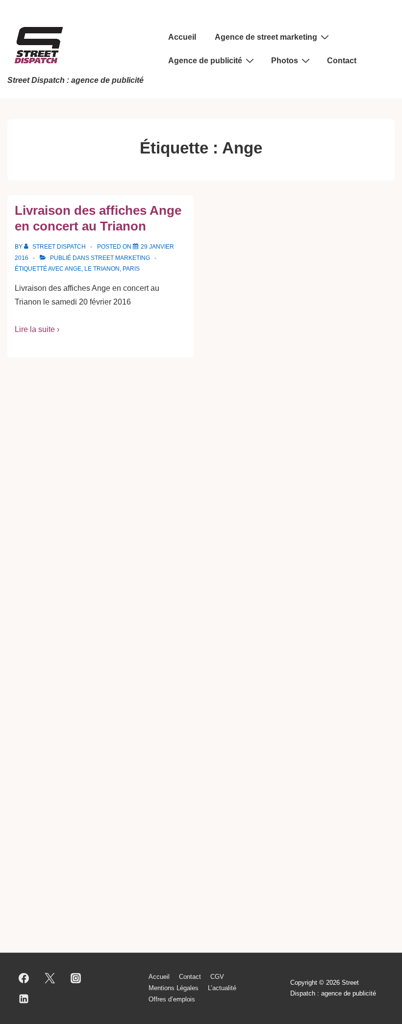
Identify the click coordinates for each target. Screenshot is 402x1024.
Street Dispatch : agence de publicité (75, 80)
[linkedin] (24, 998)
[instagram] (76, 978)
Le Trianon (102, 268)
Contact (341, 60)
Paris (131, 268)
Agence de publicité (205, 60)
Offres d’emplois (172, 999)
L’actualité (222, 988)
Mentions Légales (174, 988)
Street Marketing (120, 258)
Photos (284, 60)
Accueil (182, 37)
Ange (73, 268)
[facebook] (24, 978)
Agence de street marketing (266, 37)
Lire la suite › (37, 329)
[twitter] (50, 978)
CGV (217, 976)
